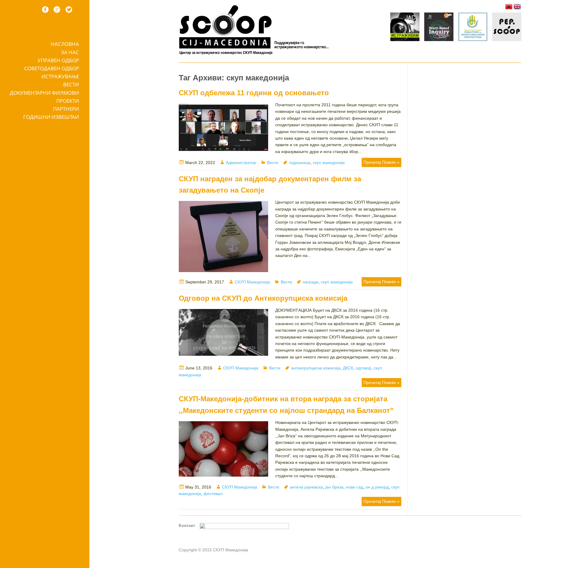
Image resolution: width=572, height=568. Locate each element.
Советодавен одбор (51, 68)
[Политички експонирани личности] (506, 28)
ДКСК (348, 368)
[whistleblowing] (472, 28)
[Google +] (57, 9)
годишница (299, 162)
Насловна (65, 43)
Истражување (60, 76)
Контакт (187, 525)
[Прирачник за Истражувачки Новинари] (438, 28)
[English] (517, 6)
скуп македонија (329, 162)
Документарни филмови (44, 92)
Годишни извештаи (51, 116)
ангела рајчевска (306, 487)
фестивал (213, 493)
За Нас (70, 52)
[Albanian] (508, 6)
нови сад (354, 487)
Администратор (241, 162)
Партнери (66, 108)
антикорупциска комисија (316, 368)
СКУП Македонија (252, 282)
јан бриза (334, 487)
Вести (71, 84)
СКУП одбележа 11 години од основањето (254, 93)
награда (310, 282)
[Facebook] (45, 9)
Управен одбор (58, 60)
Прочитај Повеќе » (381, 162)
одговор (363, 368)
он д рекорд (377, 487)
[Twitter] (69, 9)
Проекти (67, 100)
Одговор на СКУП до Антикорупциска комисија (263, 298)
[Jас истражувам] (404, 28)
